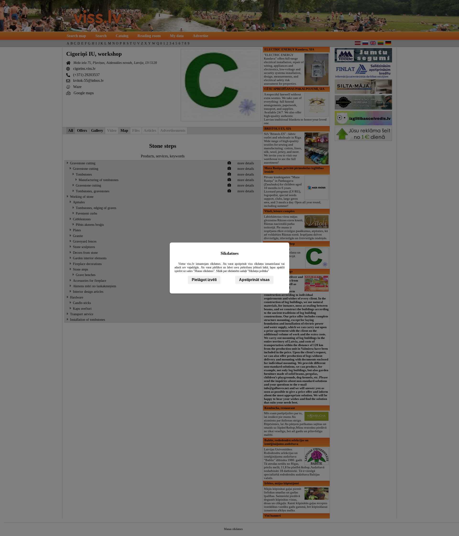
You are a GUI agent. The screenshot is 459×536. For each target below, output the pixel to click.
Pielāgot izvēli (204, 280)
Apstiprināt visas (254, 280)
